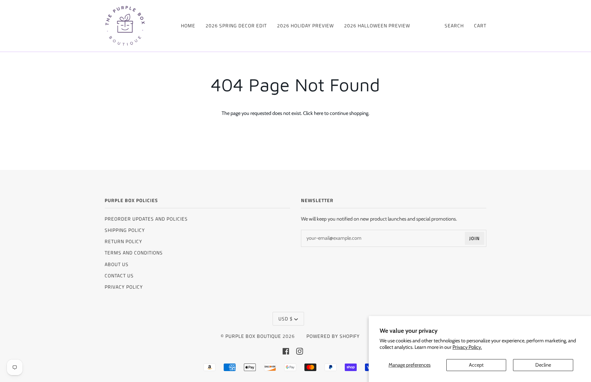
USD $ (285, 318)
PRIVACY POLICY (124, 286)
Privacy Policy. (467, 347)
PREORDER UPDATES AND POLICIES (146, 218)
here (318, 113)
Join (474, 238)
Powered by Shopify (333, 336)
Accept (476, 365)
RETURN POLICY (123, 241)
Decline (543, 365)
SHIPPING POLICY (125, 230)
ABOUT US (117, 264)
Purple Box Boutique (253, 336)
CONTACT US (119, 275)
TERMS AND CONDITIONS (134, 252)
